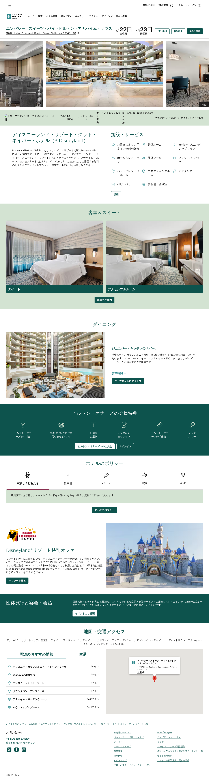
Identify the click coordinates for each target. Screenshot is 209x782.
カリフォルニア (48, 724)
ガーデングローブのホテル (72, 724)
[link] (110, 112)
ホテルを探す (12, 724)
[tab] (28, 480)
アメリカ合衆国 (29, 724)
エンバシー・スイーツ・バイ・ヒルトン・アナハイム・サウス (118, 724)
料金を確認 (196, 31)
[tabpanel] (104, 496)
